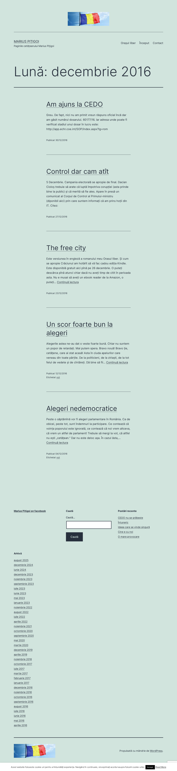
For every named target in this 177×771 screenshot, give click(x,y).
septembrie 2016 (23, 701)
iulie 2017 (19, 668)
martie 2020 (21, 645)
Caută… (70, 517)
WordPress (156, 750)
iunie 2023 (20, 593)
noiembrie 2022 (23, 607)
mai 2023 (19, 598)
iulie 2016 (19, 711)
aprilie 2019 (20, 654)
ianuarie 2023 (22, 602)
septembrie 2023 (24, 583)
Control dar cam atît (77, 171)
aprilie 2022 (21, 621)
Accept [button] (150, 767)
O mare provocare (128, 536)
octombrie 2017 (23, 663)
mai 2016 (19, 720)
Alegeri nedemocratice (81, 408)
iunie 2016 (20, 715)
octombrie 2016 (23, 697)
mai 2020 (19, 640)
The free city (66, 248)
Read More (160, 767)
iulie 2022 (19, 616)
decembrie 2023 (23, 574)
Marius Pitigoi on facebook (30, 511)
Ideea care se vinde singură (134, 527)
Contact (158, 43)
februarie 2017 (22, 678)
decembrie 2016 (23, 687)
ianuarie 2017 (21, 682)
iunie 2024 (20, 569)
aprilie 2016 (20, 725)
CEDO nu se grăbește (130, 517)
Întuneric (123, 522)
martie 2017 (21, 673)
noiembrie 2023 (23, 579)
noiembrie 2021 (23, 626)
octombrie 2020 (23, 631)
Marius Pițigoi (26, 41)
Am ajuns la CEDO (74, 104)
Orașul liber (128, 43)
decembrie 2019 (23, 649)
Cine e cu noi (125, 531)
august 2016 (21, 706)
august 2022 (21, 612)
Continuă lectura (68, 282)
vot (58, 377)
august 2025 (21, 560)
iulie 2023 (19, 588)
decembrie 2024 (23, 564)
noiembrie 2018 (23, 659)
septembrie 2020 (24, 635)
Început (144, 43)
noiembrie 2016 (23, 692)
